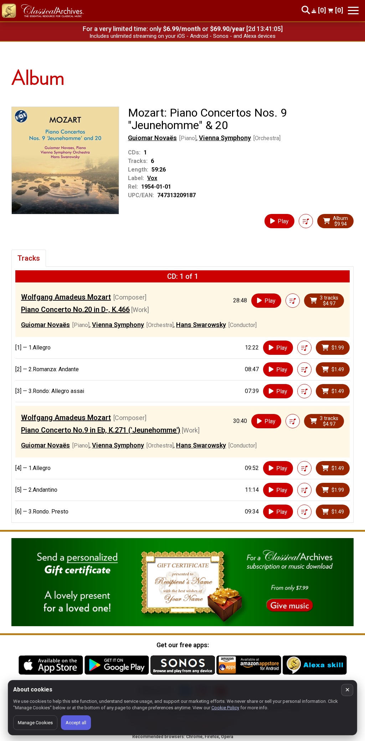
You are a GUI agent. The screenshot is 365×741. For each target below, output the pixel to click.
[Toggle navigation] (353, 10)
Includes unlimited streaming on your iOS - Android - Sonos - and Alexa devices (182, 36)
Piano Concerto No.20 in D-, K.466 (75, 309)
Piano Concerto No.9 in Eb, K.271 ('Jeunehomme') (100, 430)
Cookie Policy (225, 707)
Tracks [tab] (28, 258)
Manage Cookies (35, 722)
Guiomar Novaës (152, 138)
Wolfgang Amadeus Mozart (66, 297)
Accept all (76, 722)
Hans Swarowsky (201, 324)
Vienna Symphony (225, 138)
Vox (152, 178)
